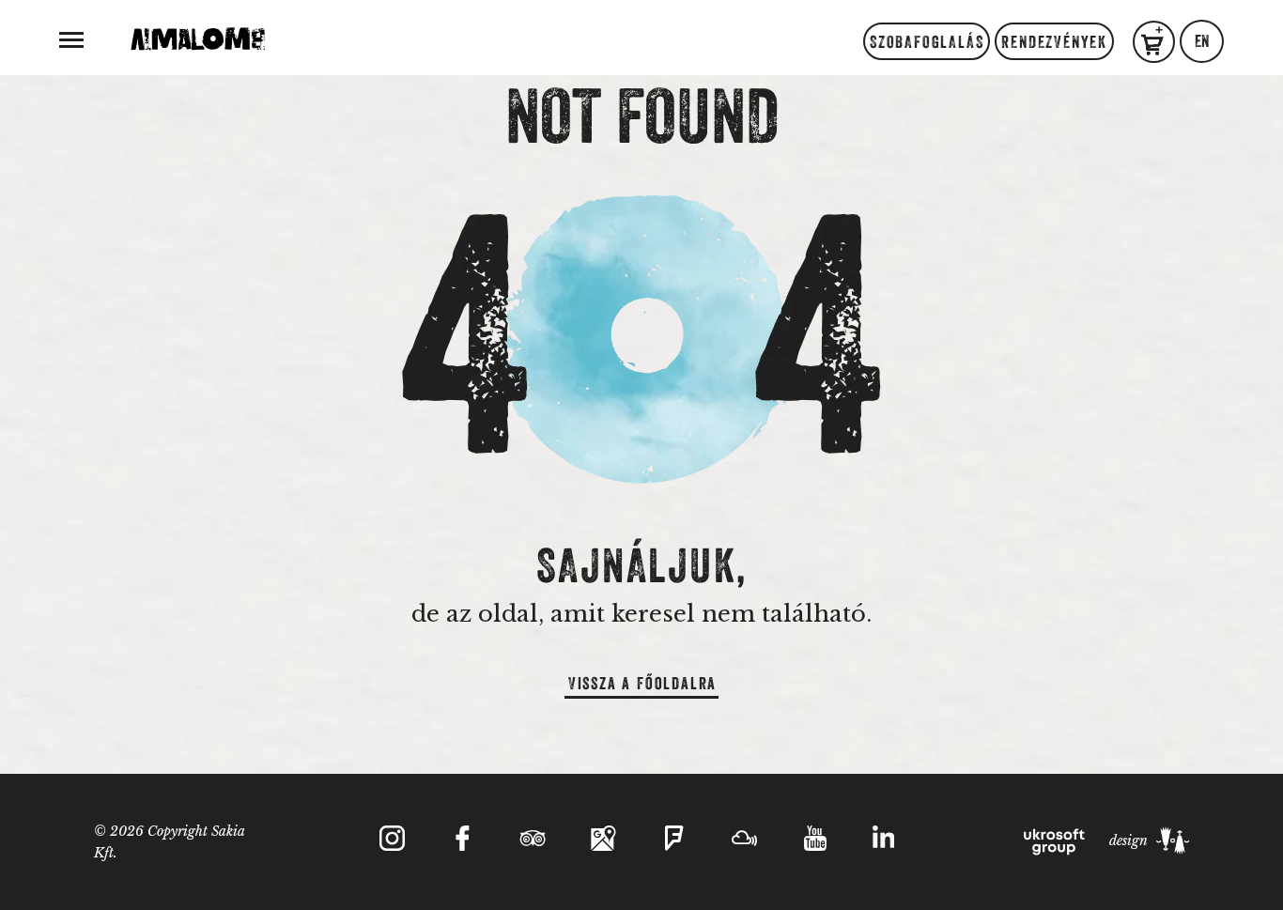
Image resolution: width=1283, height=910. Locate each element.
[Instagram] (392, 838)
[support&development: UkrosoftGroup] (1055, 840)
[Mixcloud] (744, 838)
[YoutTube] (814, 838)
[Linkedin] (884, 842)
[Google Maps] (603, 838)
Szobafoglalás (926, 42)
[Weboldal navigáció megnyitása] (71, 38)
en (1202, 41)
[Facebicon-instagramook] (462, 838)
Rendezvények (1054, 42)
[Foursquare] (674, 838)
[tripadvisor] (533, 838)
